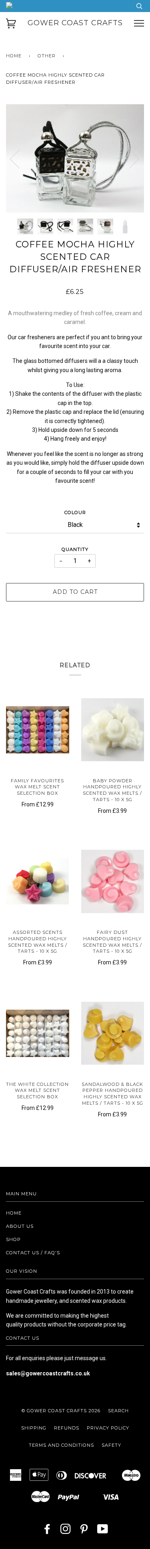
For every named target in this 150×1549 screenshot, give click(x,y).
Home (14, 56)
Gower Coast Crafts (75, 22)
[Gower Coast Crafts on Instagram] (65, 1531)
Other (47, 56)
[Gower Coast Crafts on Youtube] (102, 1531)
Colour (75, 512)
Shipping (33, 1428)
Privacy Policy (108, 1428)
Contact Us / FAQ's (33, 1252)
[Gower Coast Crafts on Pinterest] (84, 1531)
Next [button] (129, 158)
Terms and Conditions (61, 1445)
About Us (20, 1226)
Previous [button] (19, 158)
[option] (75, 158)
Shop (13, 1239)
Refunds (66, 1428)
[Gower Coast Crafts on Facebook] (47, 1531)
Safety (111, 1445)
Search (118, 1410)
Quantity (75, 549)
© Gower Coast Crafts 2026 (61, 1410)
